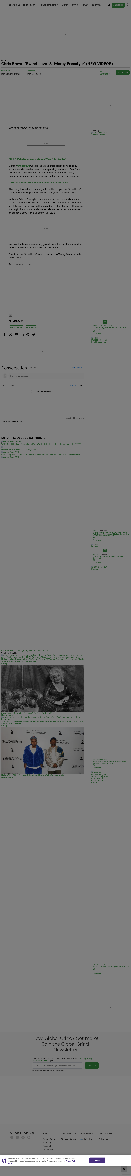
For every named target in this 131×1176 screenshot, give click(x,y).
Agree (97, 1160)
